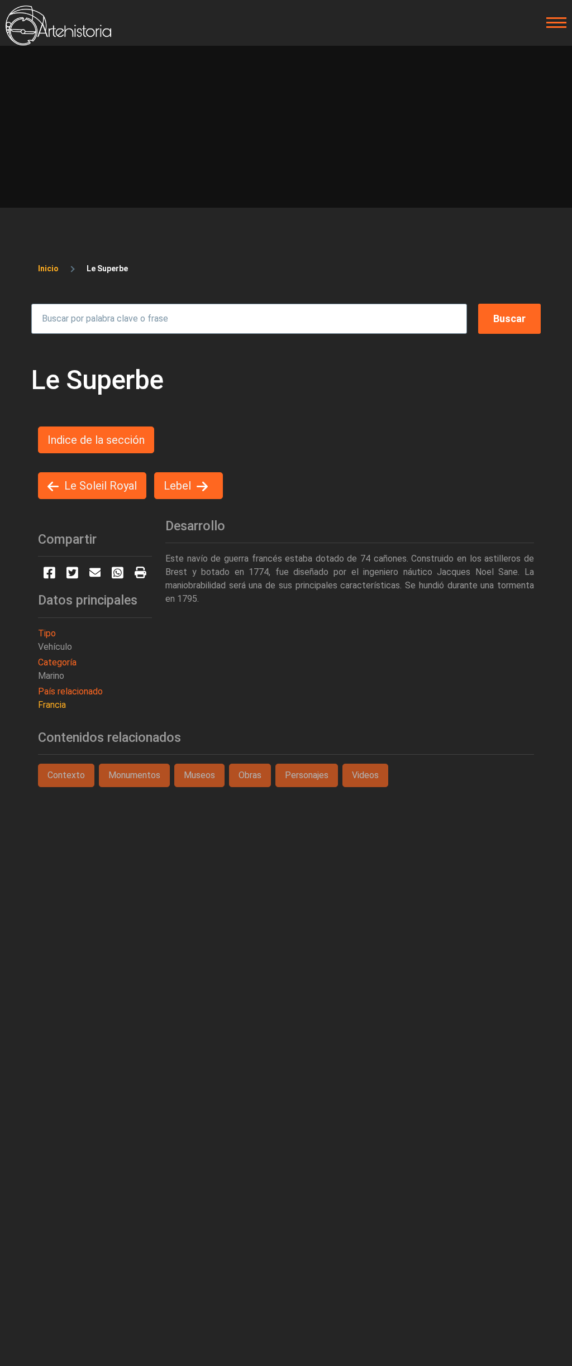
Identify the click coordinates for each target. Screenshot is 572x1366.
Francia (52, 704)
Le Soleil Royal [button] (100, 485)
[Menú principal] (553, 23)
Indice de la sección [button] (96, 440)
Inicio (48, 268)
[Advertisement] (286, 129)
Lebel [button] (177, 485)
